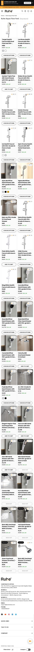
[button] (31, 11)
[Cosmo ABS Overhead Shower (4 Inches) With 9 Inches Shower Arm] (9, 481)
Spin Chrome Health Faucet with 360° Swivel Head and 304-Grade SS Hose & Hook (25, 146)
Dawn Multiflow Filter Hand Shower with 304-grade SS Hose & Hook (24, 321)
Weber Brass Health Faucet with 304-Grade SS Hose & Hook (25, 78)
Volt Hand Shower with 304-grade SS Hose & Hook (24, 526)
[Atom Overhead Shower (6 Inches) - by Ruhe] (9, 549)
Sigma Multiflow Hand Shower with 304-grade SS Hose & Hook (25, 183)
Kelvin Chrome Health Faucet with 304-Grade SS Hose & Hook (25, 112)
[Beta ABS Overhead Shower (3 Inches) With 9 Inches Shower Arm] (25, 549)
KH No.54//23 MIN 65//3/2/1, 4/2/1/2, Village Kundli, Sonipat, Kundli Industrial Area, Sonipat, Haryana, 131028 (16, 600)
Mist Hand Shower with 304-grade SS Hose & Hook (24, 459)
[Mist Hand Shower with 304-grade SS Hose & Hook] (25, 447)
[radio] (3, 51)
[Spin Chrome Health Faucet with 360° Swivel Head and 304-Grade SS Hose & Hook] (25, 134)
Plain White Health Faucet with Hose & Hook (8, 253)
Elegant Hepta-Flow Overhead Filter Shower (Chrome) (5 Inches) (9, 426)
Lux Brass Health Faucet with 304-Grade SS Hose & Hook (24, 41)
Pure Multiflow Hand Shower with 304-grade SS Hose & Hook (25, 493)
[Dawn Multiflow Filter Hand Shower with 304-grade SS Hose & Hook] (25, 309)
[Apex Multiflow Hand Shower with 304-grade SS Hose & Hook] (9, 171)
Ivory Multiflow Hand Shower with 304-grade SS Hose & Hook (25, 287)
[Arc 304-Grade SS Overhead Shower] (25, 377)
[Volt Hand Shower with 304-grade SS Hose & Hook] (25, 515)
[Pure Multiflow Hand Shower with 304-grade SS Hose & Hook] (25, 481)
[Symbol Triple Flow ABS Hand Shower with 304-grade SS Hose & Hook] (9, 66)
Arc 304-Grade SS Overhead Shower (24, 388)
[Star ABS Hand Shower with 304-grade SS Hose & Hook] (9, 447)
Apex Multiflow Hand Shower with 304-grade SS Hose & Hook (9, 183)
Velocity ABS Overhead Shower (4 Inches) (24, 355)
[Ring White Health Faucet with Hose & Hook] (9, 275)
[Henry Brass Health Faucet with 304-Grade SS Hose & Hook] (25, 207)
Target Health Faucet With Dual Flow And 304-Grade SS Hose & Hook (8, 41)
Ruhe (5, 646)
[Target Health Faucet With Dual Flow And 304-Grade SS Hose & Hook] (9, 29)
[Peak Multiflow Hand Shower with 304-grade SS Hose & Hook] (9, 377)
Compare (23, 649)
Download (27, 3)
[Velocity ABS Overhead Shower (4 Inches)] (25, 343)
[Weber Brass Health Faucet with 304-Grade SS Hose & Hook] (25, 66)
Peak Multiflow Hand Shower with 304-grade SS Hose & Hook (9, 389)
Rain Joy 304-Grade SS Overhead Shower (9, 219)
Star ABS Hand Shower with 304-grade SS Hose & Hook (8, 459)
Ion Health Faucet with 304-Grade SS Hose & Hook (8, 146)
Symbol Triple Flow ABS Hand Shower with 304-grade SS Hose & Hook (8, 78)
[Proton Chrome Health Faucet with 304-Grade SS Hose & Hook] (9, 100)
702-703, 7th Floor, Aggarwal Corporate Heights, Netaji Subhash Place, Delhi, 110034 (16, 586)
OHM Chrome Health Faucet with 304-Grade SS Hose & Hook (25, 253)
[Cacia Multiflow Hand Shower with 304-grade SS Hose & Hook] (9, 343)
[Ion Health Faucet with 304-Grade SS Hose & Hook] (9, 134)
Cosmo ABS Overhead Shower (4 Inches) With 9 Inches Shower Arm (8, 493)
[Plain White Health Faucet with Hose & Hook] (9, 241)
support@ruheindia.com (8, 605)
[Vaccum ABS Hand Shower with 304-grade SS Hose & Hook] (25, 414)
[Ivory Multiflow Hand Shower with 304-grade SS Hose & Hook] (25, 275)
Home (2, 15)
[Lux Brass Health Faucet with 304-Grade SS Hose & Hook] (25, 29)
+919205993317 (5, 609)
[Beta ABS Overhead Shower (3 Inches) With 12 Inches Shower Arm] (9, 515)
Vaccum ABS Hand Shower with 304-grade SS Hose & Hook (24, 426)
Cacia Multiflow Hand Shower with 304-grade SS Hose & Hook (9, 355)
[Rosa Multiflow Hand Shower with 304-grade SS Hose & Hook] (9, 309)
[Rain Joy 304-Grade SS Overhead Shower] (9, 207)
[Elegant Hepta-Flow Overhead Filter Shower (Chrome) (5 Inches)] (9, 414)
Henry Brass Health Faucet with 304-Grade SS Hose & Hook (24, 219)
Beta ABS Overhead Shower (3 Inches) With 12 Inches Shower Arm (8, 527)
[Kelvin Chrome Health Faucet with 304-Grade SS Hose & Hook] (25, 100)
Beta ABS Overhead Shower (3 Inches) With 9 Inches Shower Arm (25, 561)
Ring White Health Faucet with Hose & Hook (8, 287)
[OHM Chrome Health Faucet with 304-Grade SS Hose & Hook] (25, 241)
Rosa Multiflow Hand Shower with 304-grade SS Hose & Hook (9, 321)
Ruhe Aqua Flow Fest (11, 15)
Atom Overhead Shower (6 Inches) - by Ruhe (9, 560)
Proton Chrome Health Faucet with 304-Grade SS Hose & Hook (9, 112)
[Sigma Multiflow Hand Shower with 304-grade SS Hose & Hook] (25, 171)
